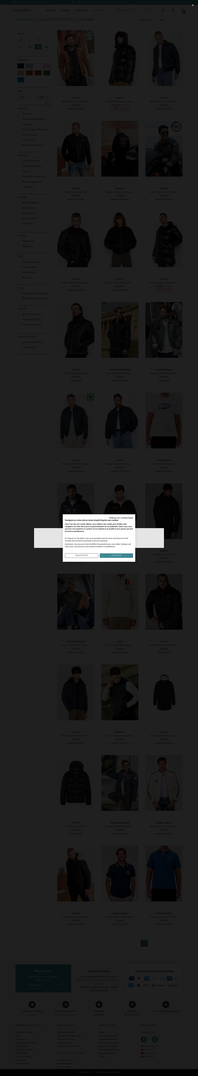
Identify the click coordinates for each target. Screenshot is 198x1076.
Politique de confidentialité (121, 518)
